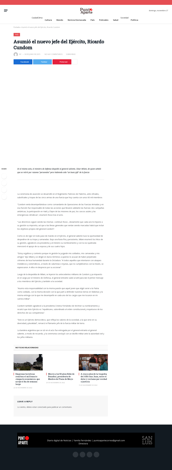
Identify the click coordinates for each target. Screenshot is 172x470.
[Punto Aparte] (86, 10)
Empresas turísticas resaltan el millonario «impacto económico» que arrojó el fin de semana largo (27, 379)
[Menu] (6, 11)
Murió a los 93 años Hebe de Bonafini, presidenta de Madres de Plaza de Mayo (61, 376)
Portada (17, 27)
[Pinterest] (4, 196)
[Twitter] (4, 183)
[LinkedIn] (4, 190)
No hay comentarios (53, 54)
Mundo (59, 20)
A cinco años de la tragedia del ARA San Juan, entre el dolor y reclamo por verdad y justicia (94, 378)
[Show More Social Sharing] (74, 61)
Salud (115, 20)
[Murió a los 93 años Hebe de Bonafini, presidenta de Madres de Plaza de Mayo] (60, 362)
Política (134, 20)
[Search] (167, 2)
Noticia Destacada (77, 20)
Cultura (48, 20)
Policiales (103, 20)
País (93, 20)
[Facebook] (4, 176)
